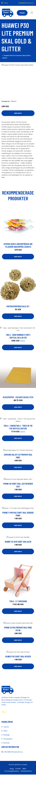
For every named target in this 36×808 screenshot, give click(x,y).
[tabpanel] (18, 80)
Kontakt (18, 769)
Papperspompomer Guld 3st (18, 306)
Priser (22, 13)
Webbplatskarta (26, 771)
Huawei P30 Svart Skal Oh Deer (18, 656)
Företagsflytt (7, 739)
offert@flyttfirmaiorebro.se (26, 3)
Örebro (6, 3)
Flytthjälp (6, 735)
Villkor (24, 769)
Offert (5, 731)
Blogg (12, 769)
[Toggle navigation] (31, 13)
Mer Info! (18, 257)
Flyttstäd (6, 743)
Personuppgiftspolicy (11, 771)
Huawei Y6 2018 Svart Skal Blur (18, 541)
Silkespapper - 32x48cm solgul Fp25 (18, 397)
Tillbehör (14, 101)
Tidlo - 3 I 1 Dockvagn (18, 601)
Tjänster (6, 727)
